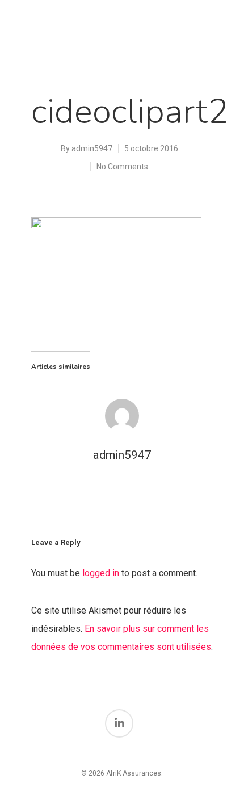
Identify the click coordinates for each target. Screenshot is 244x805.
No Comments (122, 166)
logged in (100, 573)
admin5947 (91, 148)
